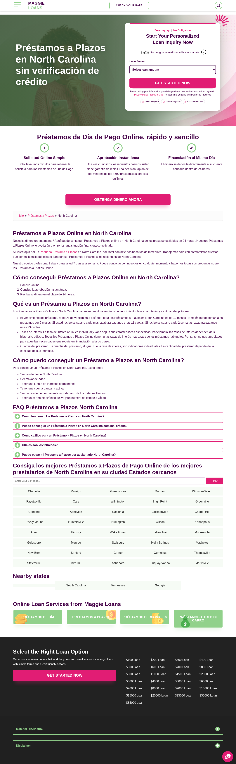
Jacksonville (160, 511)
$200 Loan (158, 659)
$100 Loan (133, 659)
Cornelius (160, 552)
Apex (34, 532)
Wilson (160, 522)
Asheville (76, 511)
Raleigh (76, 491)
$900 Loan (133, 674)
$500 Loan (133, 667)
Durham (160, 491)
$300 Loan (182, 659)
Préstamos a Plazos (41, 215)
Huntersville (76, 522)
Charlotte (34, 491)
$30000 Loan (208, 695)
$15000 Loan (134, 695)
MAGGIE (36, 5)
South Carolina (76, 585)
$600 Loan (158, 667)
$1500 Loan (183, 674)
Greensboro (118, 491)
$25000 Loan (183, 695)
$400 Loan (206, 659)
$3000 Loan (134, 681)
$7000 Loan (134, 688)
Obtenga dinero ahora (118, 200)
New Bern (34, 552)
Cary (76, 501)
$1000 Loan (158, 674)
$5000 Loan (183, 681)
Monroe (76, 542)
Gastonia (118, 511)
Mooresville (202, 532)
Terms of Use (156, 94)
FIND (214, 480)
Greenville (202, 501)
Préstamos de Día (37, 617)
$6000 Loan (207, 681)
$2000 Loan (207, 674)
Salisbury (118, 542)
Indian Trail (160, 532)
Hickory (76, 532)
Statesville (34, 563)
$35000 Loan (134, 702)
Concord (34, 511)
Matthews (202, 542)
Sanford (76, 552)
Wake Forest (118, 532)
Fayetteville (33, 501)
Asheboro (118, 563)
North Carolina (67, 215)
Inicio (20, 215)
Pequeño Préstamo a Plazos (58, 252)
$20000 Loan (159, 695)
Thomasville (202, 552)
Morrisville (202, 563)
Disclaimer (23, 745)
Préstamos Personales (144, 617)
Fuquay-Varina (160, 563)
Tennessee (118, 585)
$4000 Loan (158, 681)
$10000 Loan (208, 688)
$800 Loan (206, 667)
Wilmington (118, 501)
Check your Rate (129, 5)
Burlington (118, 522)
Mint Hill (76, 563)
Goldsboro (34, 542)
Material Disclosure (29, 729)
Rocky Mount (34, 522)
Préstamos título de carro (198, 618)
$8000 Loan (158, 688)
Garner (118, 552)
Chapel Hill (202, 511)
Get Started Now (64, 675)
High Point (160, 501)
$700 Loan (182, 667)
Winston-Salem (202, 491)
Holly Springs (160, 542)
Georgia (160, 585)
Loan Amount (137, 61)
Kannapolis (202, 522)
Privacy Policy (141, 94)
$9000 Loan (183, 688)
